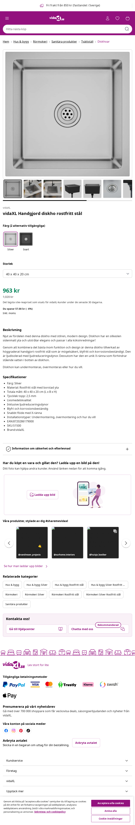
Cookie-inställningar (111, 818)
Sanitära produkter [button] (16, 604)
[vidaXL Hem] (57, 18)
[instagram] (13, 730)
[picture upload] (89, 494)
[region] (67, 810)
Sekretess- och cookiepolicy (50, 811)
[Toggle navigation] (7, 18)
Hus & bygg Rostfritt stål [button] (69, 584)
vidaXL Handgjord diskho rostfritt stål (42, 213)
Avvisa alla (111, 810)
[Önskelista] (117, 18)
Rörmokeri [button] (11, 594)
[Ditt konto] (107, 18)
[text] (11, 291)
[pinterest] (21, 730)
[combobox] (67, 29)
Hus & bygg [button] (12, 584)
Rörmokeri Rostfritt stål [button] (65, 594)
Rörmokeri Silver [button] (34, 594)
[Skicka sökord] (127, 29)
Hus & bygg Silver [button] (37, 584)
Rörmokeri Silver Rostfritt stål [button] (103, 594)
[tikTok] (28, 730)
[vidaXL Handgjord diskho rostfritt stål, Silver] (67, 114)
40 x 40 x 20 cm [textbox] (17, 274)
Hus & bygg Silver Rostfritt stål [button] (109, 584)
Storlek (8, 264)
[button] (69, 5)
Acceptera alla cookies (111, 803)
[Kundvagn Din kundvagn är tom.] (128, 18)
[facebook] (6, 730)
